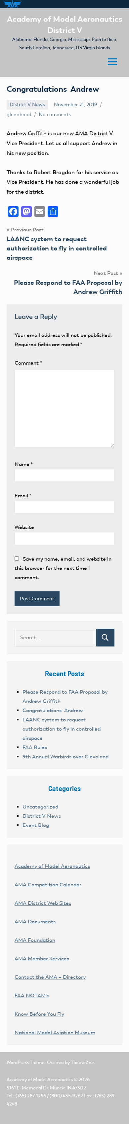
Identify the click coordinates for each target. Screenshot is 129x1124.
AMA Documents (35, 921)
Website (24, 527)
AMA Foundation (35, 940)
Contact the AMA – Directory (50, 977)
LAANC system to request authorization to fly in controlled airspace (61, 728)
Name (24, 464)
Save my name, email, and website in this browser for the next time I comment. (63, 568)
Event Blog (35, 825)
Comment (28, 363)
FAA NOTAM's (32, 995)
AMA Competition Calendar (48, 884)
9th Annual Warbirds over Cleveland (65, 756)
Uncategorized (40, 807)
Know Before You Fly (39, 1014)
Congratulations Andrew (52, 710)
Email (23, 495)
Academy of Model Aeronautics (52, 866)
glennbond (19, 114)
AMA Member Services (42, 958)
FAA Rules (34, 747)
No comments (55, 114)
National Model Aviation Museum (55, 1032)
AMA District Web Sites (43, 903)
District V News (27, 105)
